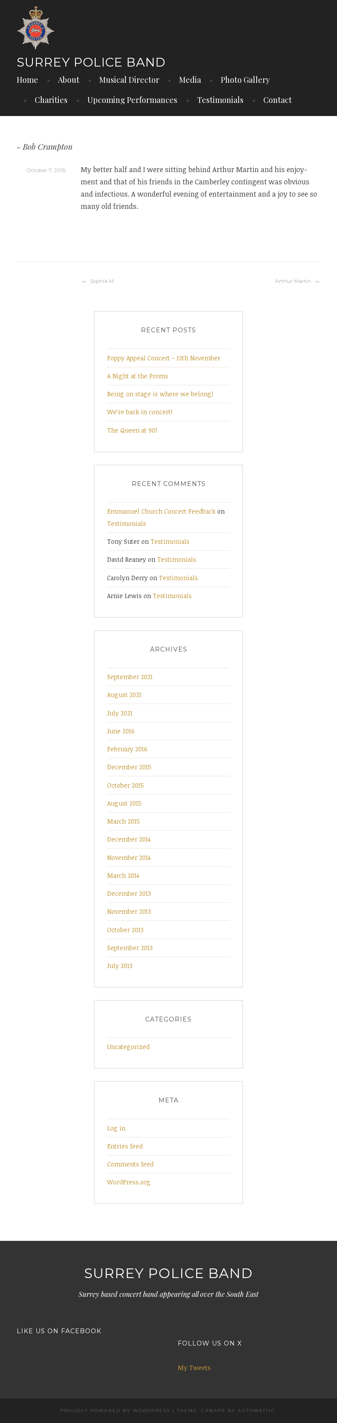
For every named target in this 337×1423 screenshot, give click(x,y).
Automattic (256, 1410)
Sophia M (102, 281)
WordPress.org (129, 1182)
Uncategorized (128, 1047)
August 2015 (124, 803)
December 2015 (129, 767)
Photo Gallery (245, 80)
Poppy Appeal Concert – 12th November (163, 358)
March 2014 (123, 875)
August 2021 (124, 694)
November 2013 (129, 911)
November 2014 (129, 857)
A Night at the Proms (137, 376)
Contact (277, 100)
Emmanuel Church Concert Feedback (161, 511)
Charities (51, 100)
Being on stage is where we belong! (160, 394)
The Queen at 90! (132, 430)
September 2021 (130, 677)
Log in (116, 1128)
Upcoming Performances (132, 100)
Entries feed (125, 1146)
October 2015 (125, 785)
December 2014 (129, 839)
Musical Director (129, 80)
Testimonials (220, 100)
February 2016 (127, 749)
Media (190, 80)
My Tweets (194, 1367)
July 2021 (120, 713)
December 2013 (129, 893)
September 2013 (130, 948)
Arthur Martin (293, 281)
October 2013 (125, 930)
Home (27, 80)
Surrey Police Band (91, 62)
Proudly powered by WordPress (115, 1410)
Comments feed (130, 1164)
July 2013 (120, 966)
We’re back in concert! (139, 412)
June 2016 (121, 731)
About (68, 80)
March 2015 (123, 821)
